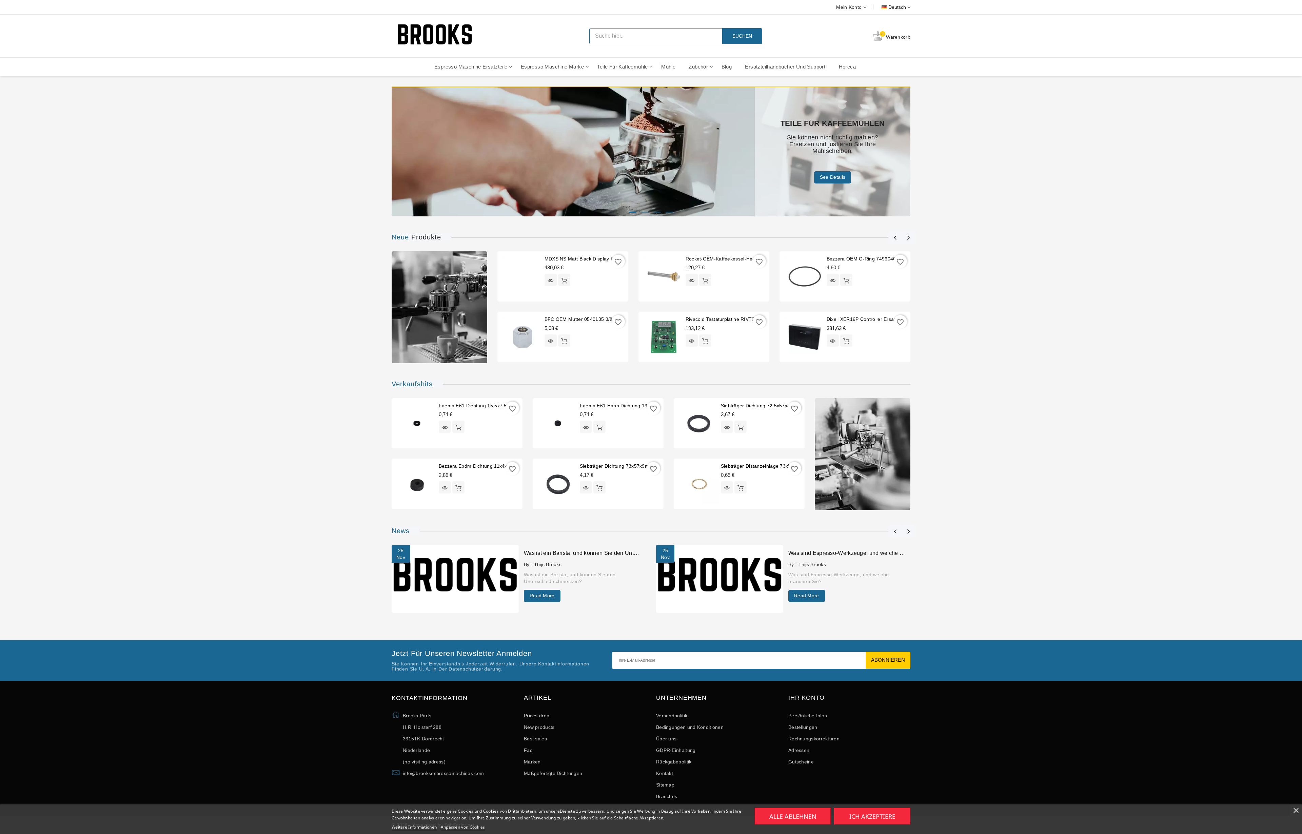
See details (832, 174)
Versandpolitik (671, 715)
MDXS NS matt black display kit (580, 258)
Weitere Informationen (414, 827)
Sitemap (665, 785)
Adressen (798, 750)
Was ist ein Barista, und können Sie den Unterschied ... (592, 553)
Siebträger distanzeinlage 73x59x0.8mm (766, 466)
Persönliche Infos (807, 715)
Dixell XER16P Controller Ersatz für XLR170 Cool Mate (889, 319)
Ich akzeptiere (872, 816)
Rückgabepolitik (674, 761)
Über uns (666, 738)
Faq (528, 750)
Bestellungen (802, 727)
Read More (542, 595)
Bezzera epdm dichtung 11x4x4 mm (479, 466)
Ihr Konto (806, 698)
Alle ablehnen (792, 816)
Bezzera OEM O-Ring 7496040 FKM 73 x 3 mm (880, 258)
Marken (532, 761)
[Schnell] (551, 280)
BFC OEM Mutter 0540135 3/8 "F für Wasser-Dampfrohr (608, 319)
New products (539, 727)
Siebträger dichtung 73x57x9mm (616, 466)
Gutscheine (801, 761)
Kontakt (664, 773)
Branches (666, 796)
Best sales (535, 738)
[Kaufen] (564, 280)
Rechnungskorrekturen (814, 738)
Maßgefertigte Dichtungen (553, 773)
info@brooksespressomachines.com (443, 773)
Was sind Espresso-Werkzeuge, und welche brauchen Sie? (862, 553)
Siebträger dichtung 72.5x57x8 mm (760, 405)
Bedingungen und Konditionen (690, 727)
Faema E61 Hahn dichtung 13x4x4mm (623, 405)
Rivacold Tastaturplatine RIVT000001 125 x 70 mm (743, 319)
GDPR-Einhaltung (676, 750)
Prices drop (536, 715)
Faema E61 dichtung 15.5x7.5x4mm (479, 405)
